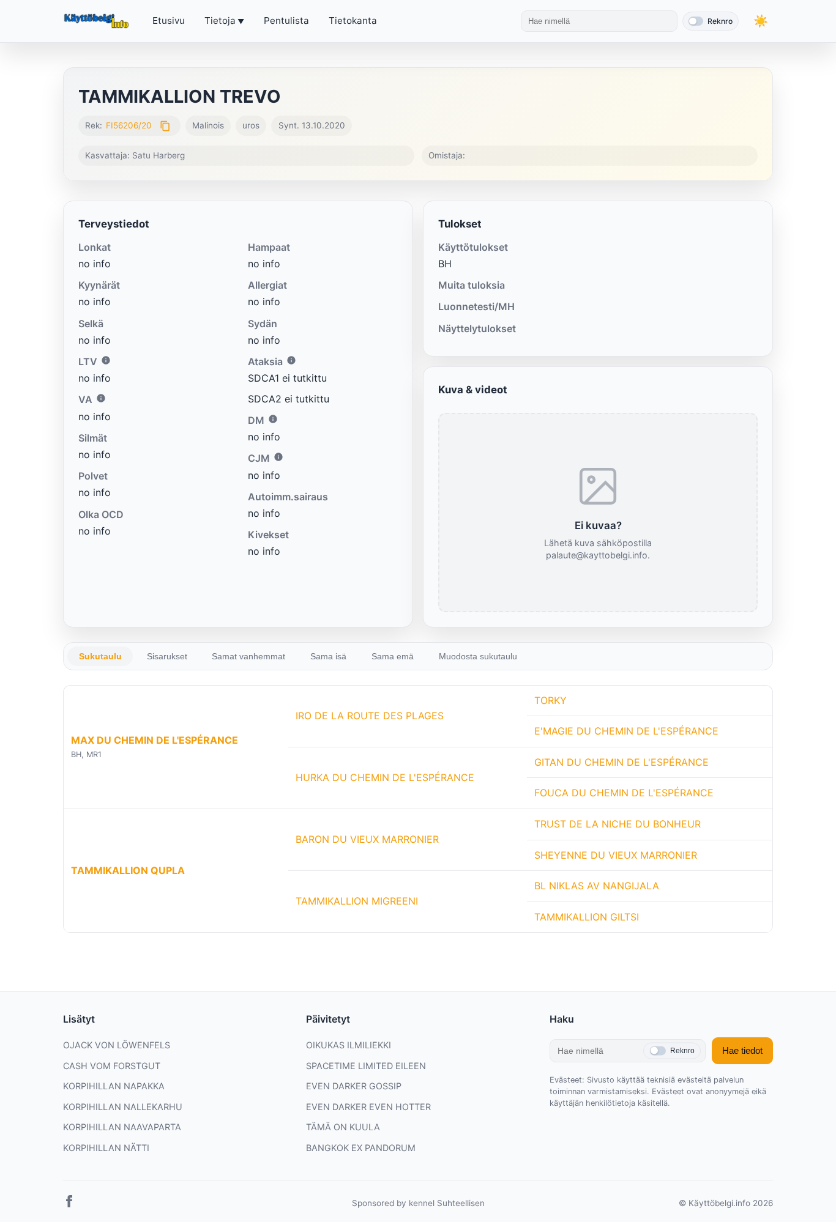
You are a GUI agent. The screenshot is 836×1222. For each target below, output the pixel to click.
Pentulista (286, 20)
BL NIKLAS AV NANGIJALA (596, 885)
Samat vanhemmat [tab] (248, 656)
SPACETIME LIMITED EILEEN (366, 1066)
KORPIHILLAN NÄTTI (106, 1147)
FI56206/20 (129, 125)
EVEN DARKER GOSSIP (353, 1086)
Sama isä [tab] (328, 656)
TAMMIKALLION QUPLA (128, 870)
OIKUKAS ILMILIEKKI (348, 1045)
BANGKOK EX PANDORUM (361, 1147)
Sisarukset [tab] (167, 656)
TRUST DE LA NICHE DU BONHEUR (617, 824)
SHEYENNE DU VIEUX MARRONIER (615, 855)
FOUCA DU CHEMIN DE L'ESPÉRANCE (624, 793)
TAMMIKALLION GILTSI (586, 917)
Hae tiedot (742, 1050)
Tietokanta (353, 20)
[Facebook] (69, 1203)
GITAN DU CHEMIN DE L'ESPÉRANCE (621, 762)
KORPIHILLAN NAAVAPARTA (122, 1127)
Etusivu (168, 20)
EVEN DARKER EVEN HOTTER (368, 1107)
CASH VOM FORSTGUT (111, 1066)
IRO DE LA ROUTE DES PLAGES (370, 715)
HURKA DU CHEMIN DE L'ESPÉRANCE (385, 777)
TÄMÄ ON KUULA (343, 1127)
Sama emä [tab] (392, 656)
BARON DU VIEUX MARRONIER (367, 839)
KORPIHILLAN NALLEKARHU (122, 1107)
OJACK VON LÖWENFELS (116, 1045)
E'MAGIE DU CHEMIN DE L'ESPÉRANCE (626, 731)
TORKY (550, 700)
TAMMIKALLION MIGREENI (357, 901)
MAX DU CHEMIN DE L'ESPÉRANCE (154, 740)
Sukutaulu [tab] (100, 656)
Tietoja (220, 20)
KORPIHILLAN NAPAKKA (114, 1086)
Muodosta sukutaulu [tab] (478, 656)
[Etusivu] (98, 21)
